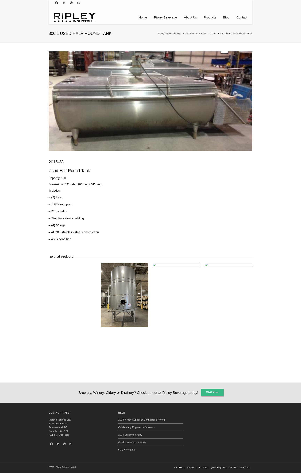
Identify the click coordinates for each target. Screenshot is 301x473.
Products (210, 17)
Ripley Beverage (165, 17)
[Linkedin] (64, 3)
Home (143, 17)
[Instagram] (78, 3)
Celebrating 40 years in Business (136, 427)
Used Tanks (245, 467)
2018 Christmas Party (130, 434)
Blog (226, 17)
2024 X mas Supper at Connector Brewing (141, 419)
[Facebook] (56, 3)
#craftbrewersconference (132, 442)
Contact (241, 17)
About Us (190, 17)
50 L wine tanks (126, 449)
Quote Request (218, 467)
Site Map (203, 467)
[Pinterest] (71, 3)
